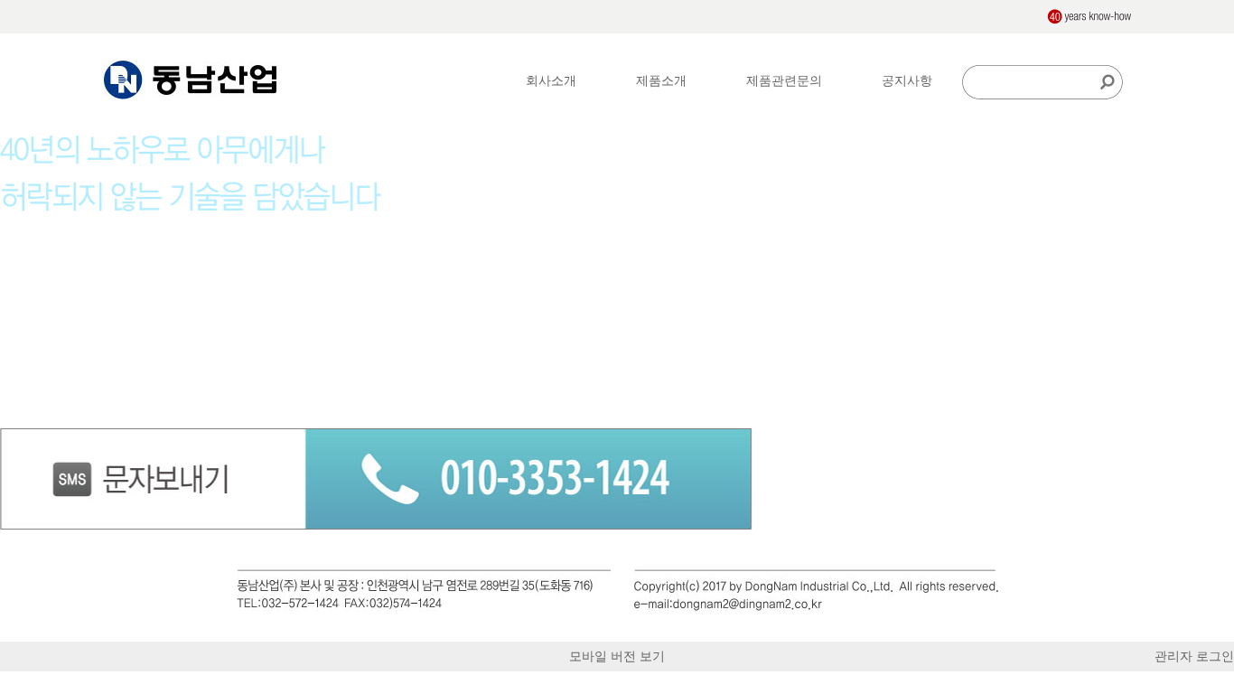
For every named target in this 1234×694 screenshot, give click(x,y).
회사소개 (551, 80)
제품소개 (661, 80)
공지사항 (907, 80)
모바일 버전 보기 (617, 656)
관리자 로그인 (1194, 656)
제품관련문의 (784, 80)
